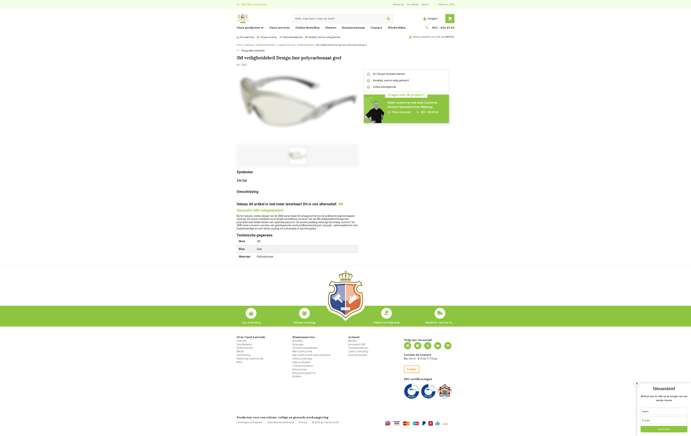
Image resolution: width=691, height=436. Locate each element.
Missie (240, 351)
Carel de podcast (357, 355)
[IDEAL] (387, 423)
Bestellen (297, 340)
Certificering (243, 355)
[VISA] (396, 423)
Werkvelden (397, 27)
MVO (239, 362)
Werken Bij (398, 4)
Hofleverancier (245, 347)
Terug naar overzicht (253, 50)
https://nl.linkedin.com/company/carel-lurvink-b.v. (407, 345)
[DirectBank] (445, 424)
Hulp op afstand (301, 362)
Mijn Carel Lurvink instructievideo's (311, 355)
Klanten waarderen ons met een (429, 37)
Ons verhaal (413, 4)
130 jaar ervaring (268, 37)
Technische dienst (302, 365)
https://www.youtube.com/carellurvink (437, 345)
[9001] (411, 391)
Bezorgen (298, 344)
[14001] (428, 391)
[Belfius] (430, 423)
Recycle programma (303, 373)
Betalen (296, 376)
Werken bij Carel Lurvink (250, 358)
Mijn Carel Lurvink (302, 351)
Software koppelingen (305, 347)
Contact (376, 27)
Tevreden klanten (358, 347)
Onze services (279, 27)
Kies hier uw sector (254, 4)
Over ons (242, 340)
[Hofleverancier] (444, 391)
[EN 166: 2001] (243, 180)
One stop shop (247, 37)
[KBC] (437, 423)
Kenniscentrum (353, 27)
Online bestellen (307, 27)
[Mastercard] (406, 423)
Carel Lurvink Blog (358, 351)
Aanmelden (664, 429)
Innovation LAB (356, 344)
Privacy (303, 422)
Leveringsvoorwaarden (250, 422)
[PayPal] (424, 423)
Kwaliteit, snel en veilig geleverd (324, 37)
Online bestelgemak (292, 37)
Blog (447, 345)
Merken (352, 340)
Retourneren (299, 369)
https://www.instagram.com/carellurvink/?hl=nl (427, 345)
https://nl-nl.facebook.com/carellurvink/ (417, 345)
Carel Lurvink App (302, 358)
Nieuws (330, 27)
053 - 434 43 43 (443, 27)
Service (425, 4)
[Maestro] (416, 423)
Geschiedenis (244, 344)
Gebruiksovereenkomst (281, 422)
